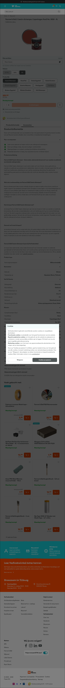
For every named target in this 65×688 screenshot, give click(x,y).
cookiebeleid (36, 354)
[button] (44, 360)
